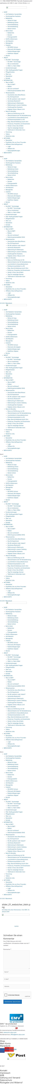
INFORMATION (8, 80)
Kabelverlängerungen (14, 51)
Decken (10, 35)
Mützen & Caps (12, 20)
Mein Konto (5, 1043)
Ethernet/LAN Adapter (14, 49)
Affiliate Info (11, 148)
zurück (16, 926)
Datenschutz (6, 1080)
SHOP (5, 12)
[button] (16, 157)
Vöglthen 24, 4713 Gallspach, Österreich (12, 1026)
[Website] (16, 986)
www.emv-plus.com (10, 1032)
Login (9, 146)
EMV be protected (8, 1024)
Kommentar (7, 949)
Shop (2, 1041)
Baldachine (11, 33)
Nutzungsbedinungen (14, 150)
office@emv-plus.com (17, 1034)
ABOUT (6, 57)
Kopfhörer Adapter (13, 53)
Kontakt (3, 1070)
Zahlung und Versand (10, 1077)
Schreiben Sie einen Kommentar (11, 910)
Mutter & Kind (12, 28)
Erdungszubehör (12, 37)
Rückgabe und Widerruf (11, 1082)
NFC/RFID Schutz (13, 47)
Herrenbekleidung (13, 26)
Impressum (5, 1073)
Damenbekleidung (13, 24)
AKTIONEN (7, 138)
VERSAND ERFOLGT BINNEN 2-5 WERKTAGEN (13, 1038)
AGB (2, 1075)
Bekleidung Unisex (13, 22)
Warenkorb (5, 1046)
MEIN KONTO (8, 152)
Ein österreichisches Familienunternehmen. (12, 1030)
